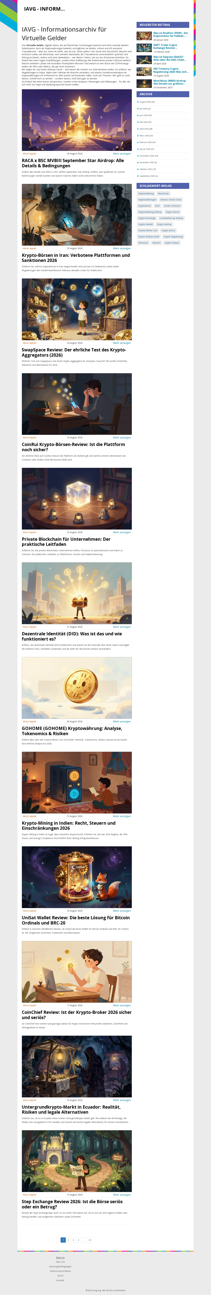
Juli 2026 (145, 108)
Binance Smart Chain (170, 199)
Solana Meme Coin (147, 230)
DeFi (157, 205)
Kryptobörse (144, 205)
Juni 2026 (146, 115)
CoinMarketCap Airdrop (171, 218)
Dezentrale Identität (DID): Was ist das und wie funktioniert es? (72, 636)
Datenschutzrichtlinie (60, 1271)
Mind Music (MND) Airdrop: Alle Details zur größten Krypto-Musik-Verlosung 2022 (169, 82)
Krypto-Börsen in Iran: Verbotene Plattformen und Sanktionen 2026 (76, 257)
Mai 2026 (145, 122)
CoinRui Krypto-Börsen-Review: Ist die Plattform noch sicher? (73, 446)
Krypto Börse (168, 230)
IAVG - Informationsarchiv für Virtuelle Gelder (46, 8)
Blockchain (163, 193)
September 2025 (149, 176)
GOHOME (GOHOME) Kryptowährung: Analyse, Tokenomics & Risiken (72, 730)
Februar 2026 (147, 142)
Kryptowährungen (147, 199)
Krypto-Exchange (146, 218)
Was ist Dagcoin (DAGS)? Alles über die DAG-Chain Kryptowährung (168, 58)
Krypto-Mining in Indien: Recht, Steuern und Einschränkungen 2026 (69, 825)
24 (90, 1239)
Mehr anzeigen (122, 153)
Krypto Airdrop (164, 224)
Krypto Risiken (172, 242)
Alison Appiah (29, 153)
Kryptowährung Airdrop (150, 211)
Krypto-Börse (172, 211)
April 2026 (146, 129)
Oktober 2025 (148, 169)
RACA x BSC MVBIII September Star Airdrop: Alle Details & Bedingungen (73, 163)
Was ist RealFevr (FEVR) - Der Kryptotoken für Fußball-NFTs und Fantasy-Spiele (170, 34)
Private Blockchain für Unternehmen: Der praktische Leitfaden (66, 541)
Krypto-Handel (145, 224)
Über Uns (60, 1261)
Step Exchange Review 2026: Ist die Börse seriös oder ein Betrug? (72, 1204)
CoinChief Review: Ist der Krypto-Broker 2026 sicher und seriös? (77, 1014)
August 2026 (147, 102)
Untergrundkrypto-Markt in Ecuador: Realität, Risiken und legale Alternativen (71, 1109)
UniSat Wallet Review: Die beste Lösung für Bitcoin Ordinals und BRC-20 (76, 920)
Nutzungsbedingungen (60, 1266)
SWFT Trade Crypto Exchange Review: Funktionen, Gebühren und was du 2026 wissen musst (169, 46)
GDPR (60, 1275)
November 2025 (148, 162)
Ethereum (143, 242)
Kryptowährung (146, 193)
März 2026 (146, 135)
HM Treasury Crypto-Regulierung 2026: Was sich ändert (170, 70)
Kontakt (60, 1280)
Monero (156, 242)
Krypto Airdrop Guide (148, 236)
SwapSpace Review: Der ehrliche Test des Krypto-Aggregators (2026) (74, 352)
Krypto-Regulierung (173, 236)
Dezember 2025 (149, 156)
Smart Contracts (172, 205)
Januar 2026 (147, 149)
